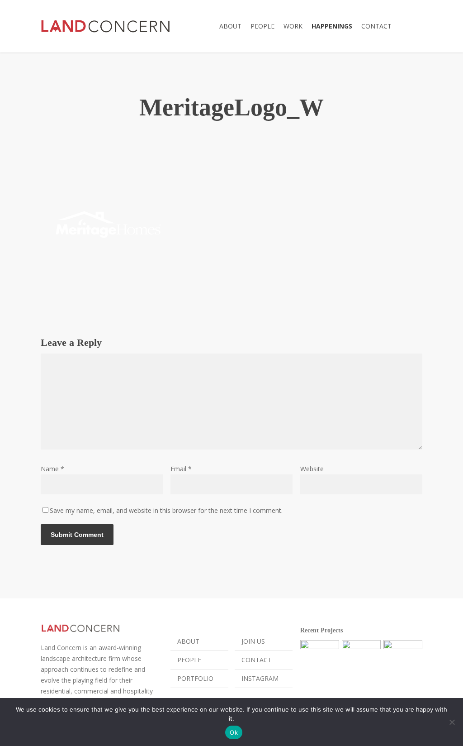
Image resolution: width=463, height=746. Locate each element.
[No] (451, 722)
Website (312, 468)
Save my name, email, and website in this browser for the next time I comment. (166, 510)
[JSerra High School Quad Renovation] (402, 659)
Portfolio (195, 678)
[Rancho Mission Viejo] (319, 659)
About (188, 641)
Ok (234, 732)
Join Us (253, 641)
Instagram (260, 678)
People (189, 659)
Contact (256, 659)
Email (181, 468)
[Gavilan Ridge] (361, 659)
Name (52, 468)
